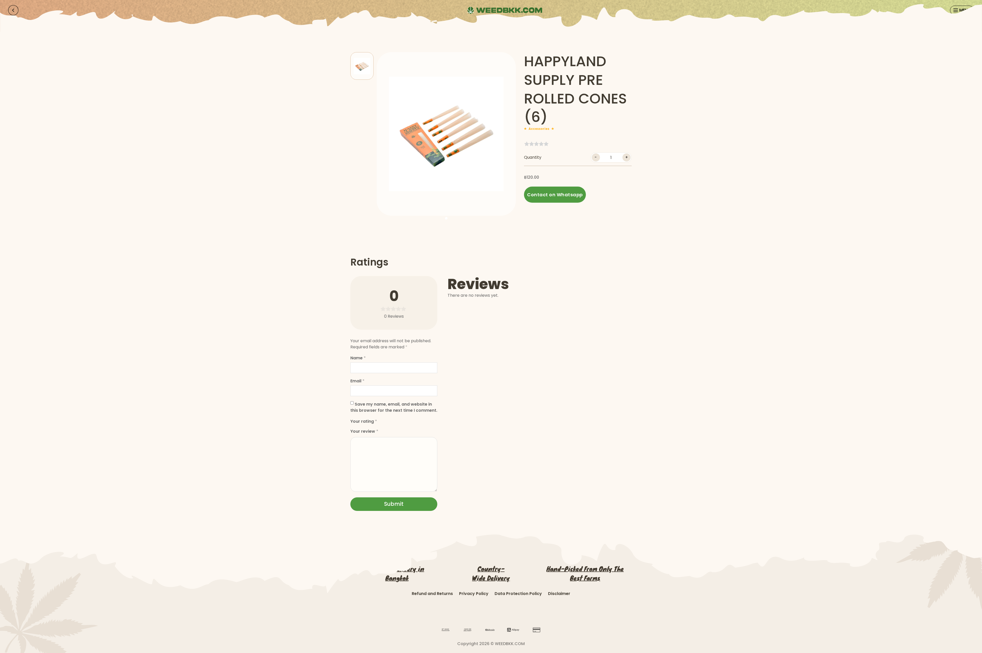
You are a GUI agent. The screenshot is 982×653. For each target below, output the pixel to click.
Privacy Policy (473, 594)
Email (357, 381)
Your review (364, 431)
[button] (362, 66)
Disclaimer (559, 594)
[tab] (446, 218)
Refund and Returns (432, 594)
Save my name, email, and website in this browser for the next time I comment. (393, 407)
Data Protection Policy (518, 594)
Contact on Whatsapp (555, 194)
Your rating (363, 421)
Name (358, 358)
